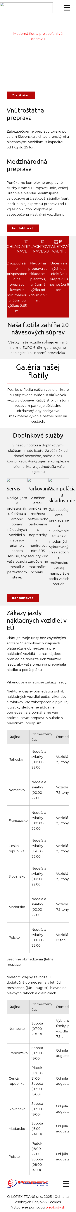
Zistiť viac (20, 95)
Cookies (54, 1202)
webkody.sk (55, 1207)
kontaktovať (22, 228)
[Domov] (26, 7)
